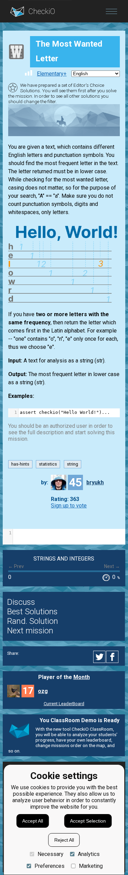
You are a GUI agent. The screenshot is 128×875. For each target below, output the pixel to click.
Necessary (50, 854)
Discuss (21, 602)
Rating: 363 (65, 499)
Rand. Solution (32, 621)
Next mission (30, 630)
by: (44, 482)
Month (81, 677)
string (72, 464)
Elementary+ (52, 73)
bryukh (95, 482)
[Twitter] (99, 657)
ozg (43, 691)
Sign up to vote (69, 505)
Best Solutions (32, 611)
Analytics (89, 854)
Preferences (49, 866)
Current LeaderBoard (64, 703)
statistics (48, 464)
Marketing (91, 866)
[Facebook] (113, 657)
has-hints (20, 464)
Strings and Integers (63, 558)
